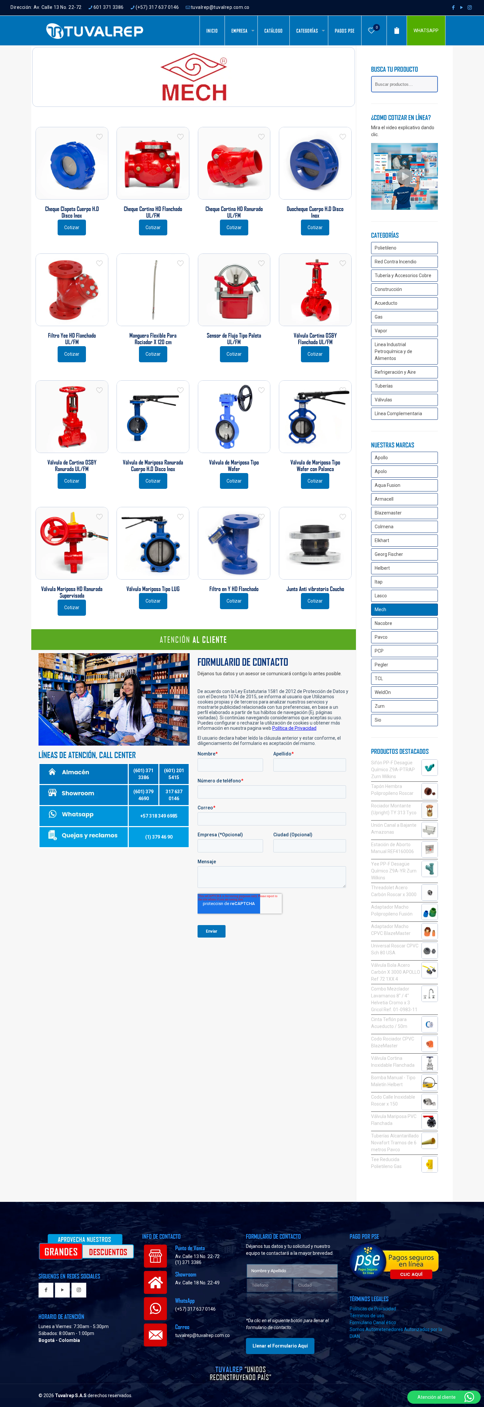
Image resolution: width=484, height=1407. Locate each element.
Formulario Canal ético (373, 1322)
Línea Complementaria (398, 413)
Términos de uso (367, 1315)
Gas (379, 317)
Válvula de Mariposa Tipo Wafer (234, 465)
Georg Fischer (389, 554)
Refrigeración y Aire (395, 372)
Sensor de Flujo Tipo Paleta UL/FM (234, 339)
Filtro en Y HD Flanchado (233, 588)
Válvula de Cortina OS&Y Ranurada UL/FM (71, 465)
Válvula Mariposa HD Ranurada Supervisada (71, 592)
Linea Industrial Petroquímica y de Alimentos (393, 351)
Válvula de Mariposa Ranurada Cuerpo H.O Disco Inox (153, 465)
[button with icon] (46, 1290)
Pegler (381, 664)
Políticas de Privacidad (373, 1308)
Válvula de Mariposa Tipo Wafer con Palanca (315, 465)
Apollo (381, 457)
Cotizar (71, 227)
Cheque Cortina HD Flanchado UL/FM (153, 212)
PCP (379, 651)
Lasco (381, 595)
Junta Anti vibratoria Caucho (315, 588)
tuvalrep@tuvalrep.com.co (220, 7)
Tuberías (384, 386)
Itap (379, 581)
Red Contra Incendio (396, 261)
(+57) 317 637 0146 (157, 7)
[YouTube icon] (461, 8)
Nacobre (383, 623)
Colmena (384, 526)
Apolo (381, 471)
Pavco (381, 637)
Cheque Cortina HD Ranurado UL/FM (234, 212)
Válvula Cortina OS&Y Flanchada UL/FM (315, 339)
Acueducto (386, 303)
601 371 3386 (109, 7)
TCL (379, 678)
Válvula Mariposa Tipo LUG (152, 588)
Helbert (382, 568)
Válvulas (383, 399)
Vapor (381, 330)
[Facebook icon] (453, 8)
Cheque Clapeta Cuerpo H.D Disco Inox (72, 212)
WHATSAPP (426, 30)
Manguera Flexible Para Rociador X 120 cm (152, 339)
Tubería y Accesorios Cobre (403, 275)
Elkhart (382, 540)
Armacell (384, 499)
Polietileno (385, 247)
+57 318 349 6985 (158, 816)
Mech (380, 609)
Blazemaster (388, 512)
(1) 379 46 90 (159, 837)
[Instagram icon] (469, 8)
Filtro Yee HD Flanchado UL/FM (72, 339)
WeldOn (383, 692)
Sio (378, 720)
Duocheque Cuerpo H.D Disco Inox (315, 212)
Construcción (388, 289)
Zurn (380, 706)
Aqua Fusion (387, 485)
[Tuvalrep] (95, 30)
